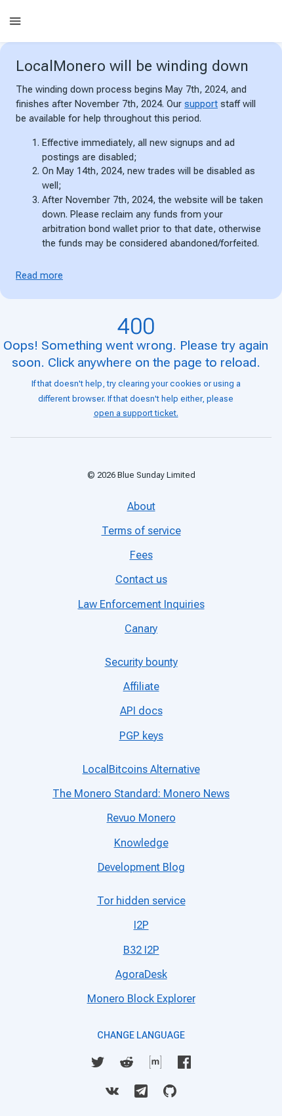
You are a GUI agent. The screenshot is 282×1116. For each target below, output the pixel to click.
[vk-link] (112, 1090)
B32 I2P (141, 950)
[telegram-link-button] (141, 1091)
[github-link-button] (169, 1091)
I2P (141, 925)
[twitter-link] (97, 1061)
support (201, 104)
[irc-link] (155, 1061)
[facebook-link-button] (184, 1062)
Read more (39, 275)
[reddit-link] (126, 1061)
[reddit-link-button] (126, 1062)
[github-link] (169, 1090)
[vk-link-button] (112, 1091)
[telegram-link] (141, 1090)
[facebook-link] (184, 1061)
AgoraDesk (141, 974)
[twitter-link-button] (97, 1062)
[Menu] (15, 21)
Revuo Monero (141, 818)
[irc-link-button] (155, 1062)
